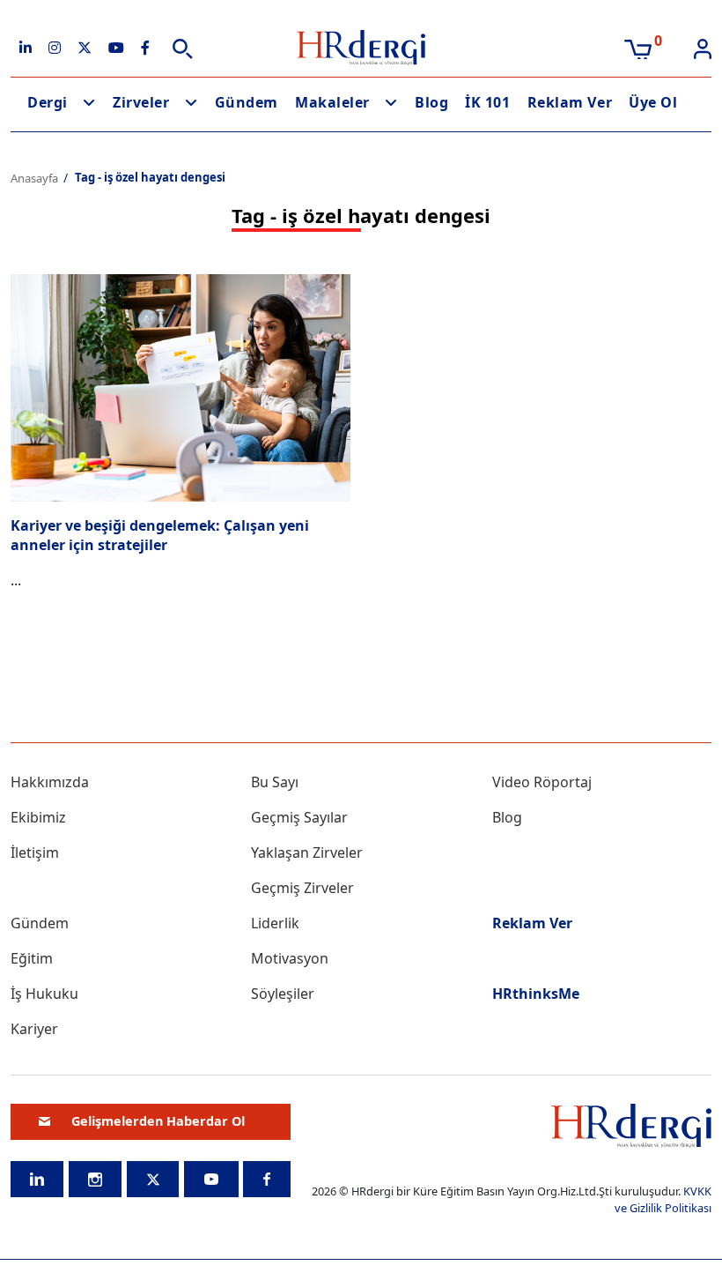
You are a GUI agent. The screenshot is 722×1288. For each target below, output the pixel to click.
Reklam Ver (569, 102)
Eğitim (32, 958)
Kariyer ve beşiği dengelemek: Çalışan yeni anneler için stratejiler (160, 535)
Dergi (47, 102)
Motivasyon (289, 958)
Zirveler (141, 102)
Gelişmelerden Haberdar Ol (158, 1121)
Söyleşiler (282, 993)
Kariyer (34, 1029)
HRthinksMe (535, 993)
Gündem (246, 102)
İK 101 (487, 102)
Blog (431, 102)
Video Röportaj (542, 782)
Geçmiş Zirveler (302, 887)
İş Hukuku (44, 993)
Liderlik (275, 923)
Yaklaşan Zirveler (307, 852)
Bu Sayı (274, 782)
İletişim (35, 852)
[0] (638, 47)
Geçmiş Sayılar (299, 817)
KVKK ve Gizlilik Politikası (663, 1199)
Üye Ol (653, 102)
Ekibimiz (38, 817)
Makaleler (332, 102)
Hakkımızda (50, 782)
